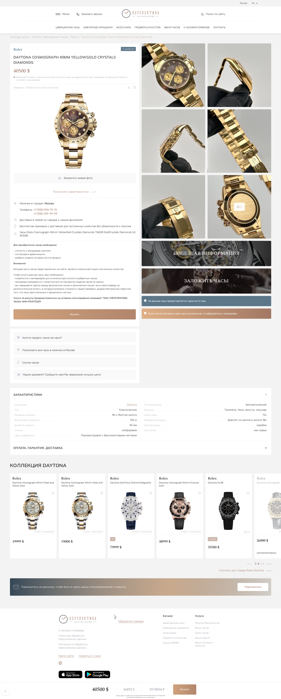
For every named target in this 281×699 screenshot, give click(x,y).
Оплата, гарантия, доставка (38, 448)
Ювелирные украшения (98, 27)
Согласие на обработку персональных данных (73, 646)
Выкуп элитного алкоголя (204, 644)
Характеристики (27, 394)
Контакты (219, 27)
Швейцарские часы (68, 27)
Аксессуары (123, 27)
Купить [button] (74, 314)
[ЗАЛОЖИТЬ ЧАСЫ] (206, 292)
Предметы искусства (148, 27)
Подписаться (253, 587)
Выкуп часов (172, 27)
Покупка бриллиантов (207, 623)
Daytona (132, 404)
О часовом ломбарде (197, 27)
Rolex (17, 49)
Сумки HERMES (171, 642)
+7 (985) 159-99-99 (45, 213)
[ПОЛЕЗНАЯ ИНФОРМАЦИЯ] (206, 265)
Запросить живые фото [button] (78, 178)
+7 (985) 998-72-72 (45, 209)
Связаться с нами (90, 655)
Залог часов (202, 632)
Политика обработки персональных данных (72, 637)
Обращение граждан (131, 621)
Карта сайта (66, 655)
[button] (63, 14)
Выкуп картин (202, 637)
